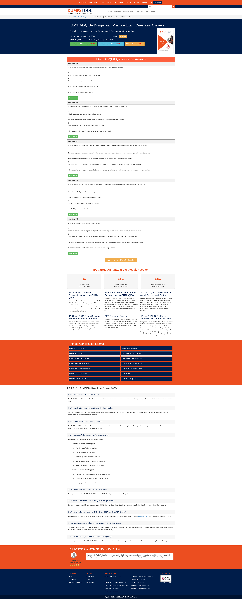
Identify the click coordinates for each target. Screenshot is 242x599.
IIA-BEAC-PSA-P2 (127, 374)
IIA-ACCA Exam (143, 516)
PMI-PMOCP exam (136, 585)
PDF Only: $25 (134, 44)
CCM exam (133, 582)
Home (110, 11)
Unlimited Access (128, 11)
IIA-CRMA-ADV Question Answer (131, 353)
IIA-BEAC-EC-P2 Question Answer (79, 358)
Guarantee (89, 582)
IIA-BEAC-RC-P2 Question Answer (79, 379)
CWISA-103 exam (110, 577)
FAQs (137, 11)
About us (89, 579)
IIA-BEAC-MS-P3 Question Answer (132, 368)
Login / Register (150, 11)
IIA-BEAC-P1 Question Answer (78, 374)
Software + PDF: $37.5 (83, 44)
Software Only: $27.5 (111, 44)
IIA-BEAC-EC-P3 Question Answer (132, 358)
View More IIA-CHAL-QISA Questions (121, 260)
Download (123, 36)
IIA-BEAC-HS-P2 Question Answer (79, 363)
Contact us (90, 577)
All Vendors (117, 11)
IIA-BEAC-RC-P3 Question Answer (132, 379)
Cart (142, 11)
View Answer (73, 98)
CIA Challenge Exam (84, 17)
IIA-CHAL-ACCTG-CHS (76, 353)
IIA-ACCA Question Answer (77, 348)
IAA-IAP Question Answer (129, 348)
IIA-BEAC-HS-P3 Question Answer (132, 363)
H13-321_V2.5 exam (137, 588)
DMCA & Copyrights (75, 582)
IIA (75, 17)
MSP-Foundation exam (112, 582)
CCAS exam (108, 591)
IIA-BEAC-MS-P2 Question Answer (79, 368)
